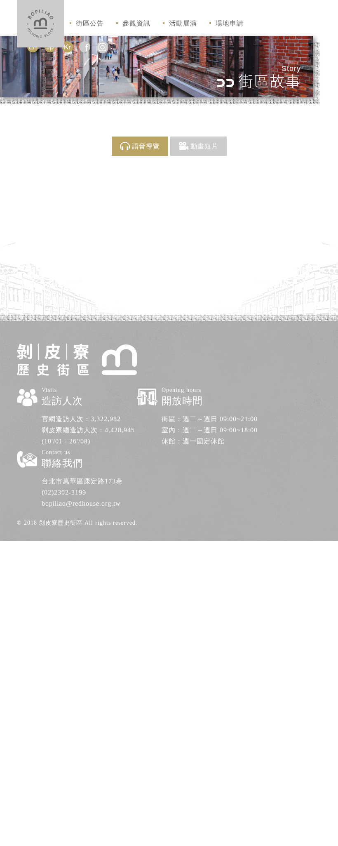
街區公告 (90, 23)
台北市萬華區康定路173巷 (82, 481)
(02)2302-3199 (64, 492)
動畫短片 (204, 146)
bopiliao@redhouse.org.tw (81, 503)
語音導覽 (146, 146)
